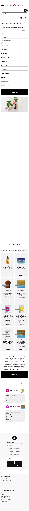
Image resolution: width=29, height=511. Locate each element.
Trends (3, 77)
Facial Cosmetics (7, 40)
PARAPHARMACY (6, 27)
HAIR (14, 23)
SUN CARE (14, 27)
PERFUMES (20, 27)
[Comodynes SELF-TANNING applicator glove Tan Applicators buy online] (8, 297)
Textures (4, 65)
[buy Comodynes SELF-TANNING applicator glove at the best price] (8, 285)
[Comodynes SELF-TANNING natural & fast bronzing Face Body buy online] (21, 297)
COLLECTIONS (5, 85)
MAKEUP (18, 23)
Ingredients (4, 61)
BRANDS (24, 30)
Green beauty (5, 81)
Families (3, 37)
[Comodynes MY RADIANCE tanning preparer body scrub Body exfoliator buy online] (21, 272)
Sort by (23, 250)
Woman (6, 33)
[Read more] (16, 461)
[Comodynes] (14, 92)
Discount (4, 49)
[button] (2, 410)
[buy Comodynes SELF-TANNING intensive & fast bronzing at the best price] (21, 334)
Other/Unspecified (14, 472)
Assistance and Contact (6, 1)
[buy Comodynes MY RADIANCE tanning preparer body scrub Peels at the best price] (21, 261)
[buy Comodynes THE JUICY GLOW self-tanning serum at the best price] (8, 261)
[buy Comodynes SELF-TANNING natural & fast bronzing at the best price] (21, 285)
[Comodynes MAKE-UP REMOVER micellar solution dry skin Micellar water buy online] (21, 321)
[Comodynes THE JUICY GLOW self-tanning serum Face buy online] (8, 272)
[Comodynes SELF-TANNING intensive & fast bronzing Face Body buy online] (21, 346)
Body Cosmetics (7, 43)
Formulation (5, 57)
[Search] (26, 10)
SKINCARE (9, 23)
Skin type (4, 53)
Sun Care (5, 45)
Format (3, 69)
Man (18, 469)
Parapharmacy (5, 73)
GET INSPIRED (4, 13)
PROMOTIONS (5, 15)
